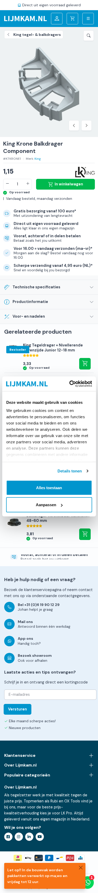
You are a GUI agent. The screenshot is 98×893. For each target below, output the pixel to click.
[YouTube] (40, 837)
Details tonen (69, 471)
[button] (88, 35)
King (37, 159)
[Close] (80, 867)
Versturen (17, 709)
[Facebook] (8, 837)
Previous (74, 125)
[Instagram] (19, 837)
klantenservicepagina (42, 589)
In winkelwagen (69, 184)
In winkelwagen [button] (85, 364)
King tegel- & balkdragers (37, 34)
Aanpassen (46, 505)
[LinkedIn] (29, 837)
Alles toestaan (49, 487)
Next (86, 125)
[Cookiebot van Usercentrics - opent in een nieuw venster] (70, 384)
